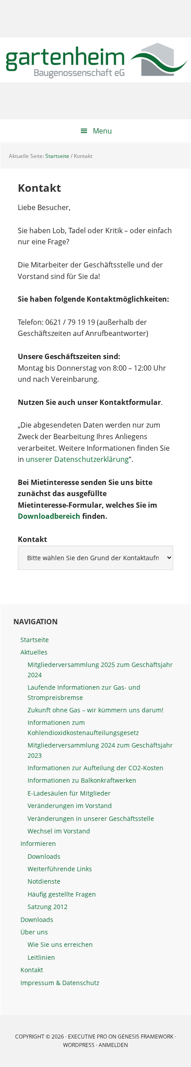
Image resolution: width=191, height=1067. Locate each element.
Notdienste (44, 881)
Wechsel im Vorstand (59, 831)
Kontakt (31, 970)
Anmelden (113, 1045)
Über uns (34, 932)
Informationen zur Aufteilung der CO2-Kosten (95, 768)
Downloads (44, 856)
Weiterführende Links (60, 869)
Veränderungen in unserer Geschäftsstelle (91, 818)
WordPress (79, 1045)
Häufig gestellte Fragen (62, 894)
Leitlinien (41, 957)
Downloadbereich (49, 516)
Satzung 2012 (48, 906)
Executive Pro (87, 1036)
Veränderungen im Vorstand (70, 805)
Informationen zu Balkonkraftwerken (82, 780)
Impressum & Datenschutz (59, 982)
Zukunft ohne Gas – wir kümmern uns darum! (95, 710)
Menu (102, 131)
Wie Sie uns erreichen (60, 944)
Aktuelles (34, 652)
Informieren (38, 843)
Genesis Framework (145, 1036)
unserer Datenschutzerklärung (77, 459)
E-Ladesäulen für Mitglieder (69, 793)
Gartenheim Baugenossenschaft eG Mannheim (95, 59)
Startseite (34, 639)
